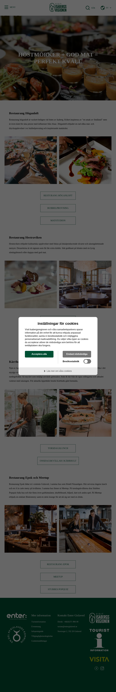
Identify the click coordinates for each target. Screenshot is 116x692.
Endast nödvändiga (76, 354)
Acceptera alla (39, 354)
